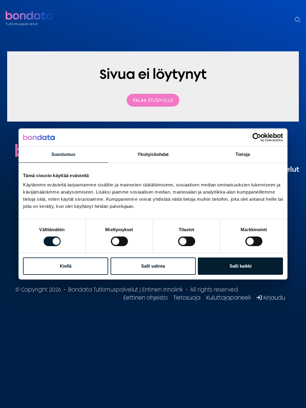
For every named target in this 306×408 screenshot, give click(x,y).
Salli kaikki (241, 266)
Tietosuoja (187, 297)
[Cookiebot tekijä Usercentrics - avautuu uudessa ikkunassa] (257, 137)
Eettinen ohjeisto (145, 297)
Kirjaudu (273, 297)
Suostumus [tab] (63, 154)
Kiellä (65, 266)
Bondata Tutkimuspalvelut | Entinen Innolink (43, 18)
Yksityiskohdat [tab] (153, 154)
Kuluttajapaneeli (228, 297)
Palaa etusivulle (153, 100)
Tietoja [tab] (242, 154)
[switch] (119, 241)
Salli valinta (153, 266)
